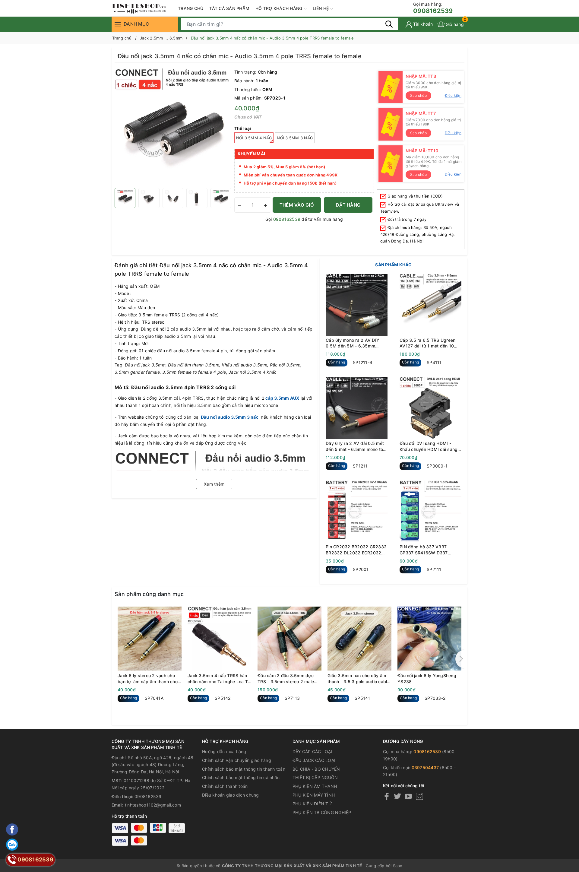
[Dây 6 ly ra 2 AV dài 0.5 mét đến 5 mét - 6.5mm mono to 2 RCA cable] (357, 408)
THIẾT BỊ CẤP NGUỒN (315, 777)
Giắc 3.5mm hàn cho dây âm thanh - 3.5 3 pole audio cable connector (358, 678)
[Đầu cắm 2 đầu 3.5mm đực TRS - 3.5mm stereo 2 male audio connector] (289, 638)
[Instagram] (419, 796)
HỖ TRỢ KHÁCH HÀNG (279, 8)
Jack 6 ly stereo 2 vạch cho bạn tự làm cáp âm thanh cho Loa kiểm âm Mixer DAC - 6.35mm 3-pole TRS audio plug (148, 678)
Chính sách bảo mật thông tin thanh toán (243, 769)
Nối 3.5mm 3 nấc (295, 137)
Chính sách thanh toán (225, 786)
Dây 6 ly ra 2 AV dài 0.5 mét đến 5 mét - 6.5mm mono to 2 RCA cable (356, 446)
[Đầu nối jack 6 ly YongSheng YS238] (429, 638)
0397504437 (425, 767)
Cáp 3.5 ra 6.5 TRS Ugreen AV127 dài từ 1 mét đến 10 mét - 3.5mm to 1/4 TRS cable (430, 343)
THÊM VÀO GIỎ (297, 205)
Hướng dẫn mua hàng (224, 751)
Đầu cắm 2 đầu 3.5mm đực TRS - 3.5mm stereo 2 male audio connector (286, 678)
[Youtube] (408, 796)
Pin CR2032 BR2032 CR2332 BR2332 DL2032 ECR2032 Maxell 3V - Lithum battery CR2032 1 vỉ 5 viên (356, 550)
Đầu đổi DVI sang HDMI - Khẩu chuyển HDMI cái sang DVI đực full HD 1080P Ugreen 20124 (428, 446)
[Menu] (118, 24)
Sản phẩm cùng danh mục (149, 594)
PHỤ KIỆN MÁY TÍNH (314, 794)
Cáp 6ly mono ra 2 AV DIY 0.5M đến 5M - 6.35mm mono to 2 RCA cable (352, 343)
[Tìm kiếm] (389, 23)
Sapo (398, 865)
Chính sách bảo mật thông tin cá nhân (241, 777)
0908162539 (433, 8)
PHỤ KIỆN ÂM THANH (315, 786)
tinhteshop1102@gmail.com (153, 804)
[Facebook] (386, 796)
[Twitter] (397, 796)
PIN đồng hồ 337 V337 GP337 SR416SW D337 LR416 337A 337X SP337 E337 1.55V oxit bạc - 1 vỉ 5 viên (428, 550)
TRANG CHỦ (190, 8)
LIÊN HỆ (321, 8)
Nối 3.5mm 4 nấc (254, 137)
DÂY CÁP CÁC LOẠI (312, 751)
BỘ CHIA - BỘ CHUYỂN (316, 769)
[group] (173, 126)
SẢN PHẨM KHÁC (393, 264)
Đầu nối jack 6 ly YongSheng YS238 (426, 678)
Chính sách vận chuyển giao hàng (236, 760)
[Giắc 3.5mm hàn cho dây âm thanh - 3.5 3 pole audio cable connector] (359, 638)
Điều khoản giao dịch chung (230, 794)
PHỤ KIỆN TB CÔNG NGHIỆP (322, 812)
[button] (459, 659)
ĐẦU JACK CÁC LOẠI (314, 760)
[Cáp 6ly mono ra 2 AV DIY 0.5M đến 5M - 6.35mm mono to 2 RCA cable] (357, 305)
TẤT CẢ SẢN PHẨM (229, 8)
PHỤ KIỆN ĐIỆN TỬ (312, 803)
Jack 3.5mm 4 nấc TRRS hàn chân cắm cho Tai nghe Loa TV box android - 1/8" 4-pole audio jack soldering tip (219, 678)
